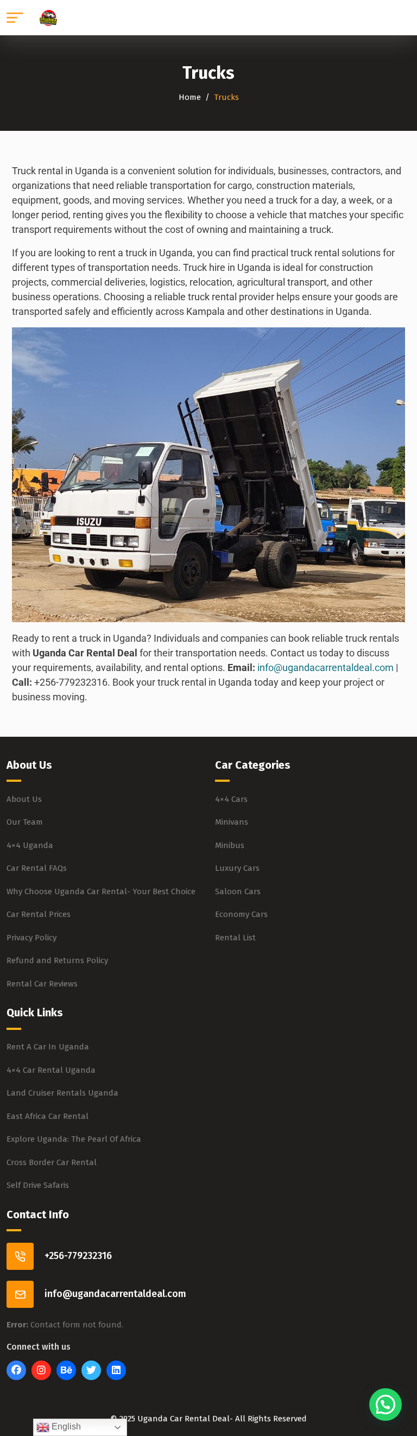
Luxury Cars (237, 868)
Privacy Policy (31, 937)
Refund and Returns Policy (57, 960)
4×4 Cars (231, 799)
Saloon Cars (238, 891)
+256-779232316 (78, 1256)
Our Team (25, 822)
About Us (24, 799)
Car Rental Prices (39, 914)
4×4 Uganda (30, 845)
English (65, 1426)
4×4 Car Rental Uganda (51, 1070)
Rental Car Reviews (42, 984)
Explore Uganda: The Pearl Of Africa (74, 1139)
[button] (385, 1404)
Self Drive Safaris (38, 1185)
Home (190, 97)
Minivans (231, 822)
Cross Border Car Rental (52, 1162)
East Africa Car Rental (48, 1116)
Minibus (229, 845)
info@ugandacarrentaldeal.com (325, 667)
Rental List (235, 937)
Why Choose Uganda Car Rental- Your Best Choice (101, 891)
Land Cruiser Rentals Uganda (62, 1093)
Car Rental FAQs (37, 868)
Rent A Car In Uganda (48, 1047)
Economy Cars (241, 914)
